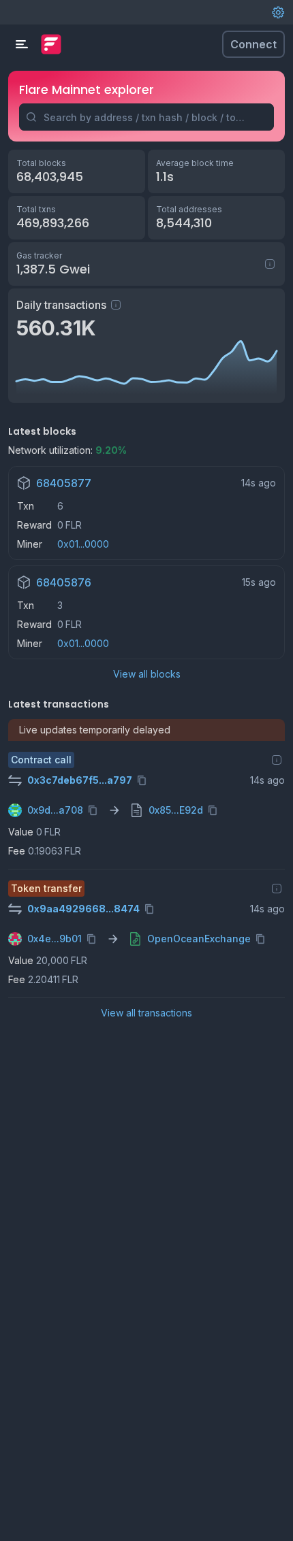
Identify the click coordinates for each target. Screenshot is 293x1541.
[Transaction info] (276, 760)
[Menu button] (21, 44)
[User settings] (278, 12)
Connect (253, 44)
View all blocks (147, 674)
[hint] (116, 305)
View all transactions (146, 1012)
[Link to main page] (51, 44)
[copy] (144, 780)
